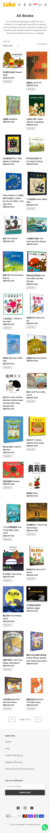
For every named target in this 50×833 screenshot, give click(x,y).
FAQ (7, 748)
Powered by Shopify (33, 825)
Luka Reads (20, 825)
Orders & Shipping (14, 755)
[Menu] (45, 4)
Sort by (6, 41)
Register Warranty (14, 762)
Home (8, 741)
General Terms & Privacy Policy (19, 769)
